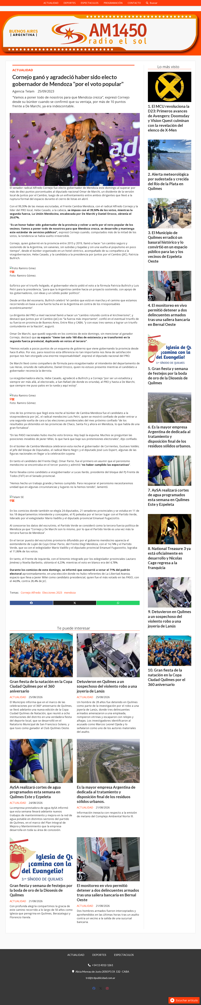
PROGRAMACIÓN (113, 3)
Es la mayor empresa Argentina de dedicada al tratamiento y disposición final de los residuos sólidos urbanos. (106, 794)
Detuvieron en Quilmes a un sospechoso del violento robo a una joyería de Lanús (107, 686)
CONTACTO (134, 3)
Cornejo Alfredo (31, 592)
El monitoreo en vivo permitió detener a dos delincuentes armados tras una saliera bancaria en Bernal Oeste (108, 892)
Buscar (153, 3)
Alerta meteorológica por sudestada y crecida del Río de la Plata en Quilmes (168, 181)
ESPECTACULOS (89, 3)
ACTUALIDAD (51, 3)
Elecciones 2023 (52, 592)
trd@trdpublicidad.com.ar (100, 977)
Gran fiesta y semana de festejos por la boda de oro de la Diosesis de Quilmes (41, 890)
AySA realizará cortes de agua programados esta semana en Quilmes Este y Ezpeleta (35, 792)
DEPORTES (70, 3)
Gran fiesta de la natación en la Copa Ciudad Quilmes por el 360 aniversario (41, 686)
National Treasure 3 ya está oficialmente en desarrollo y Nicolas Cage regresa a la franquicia (169, 558)
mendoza (70, 592)
